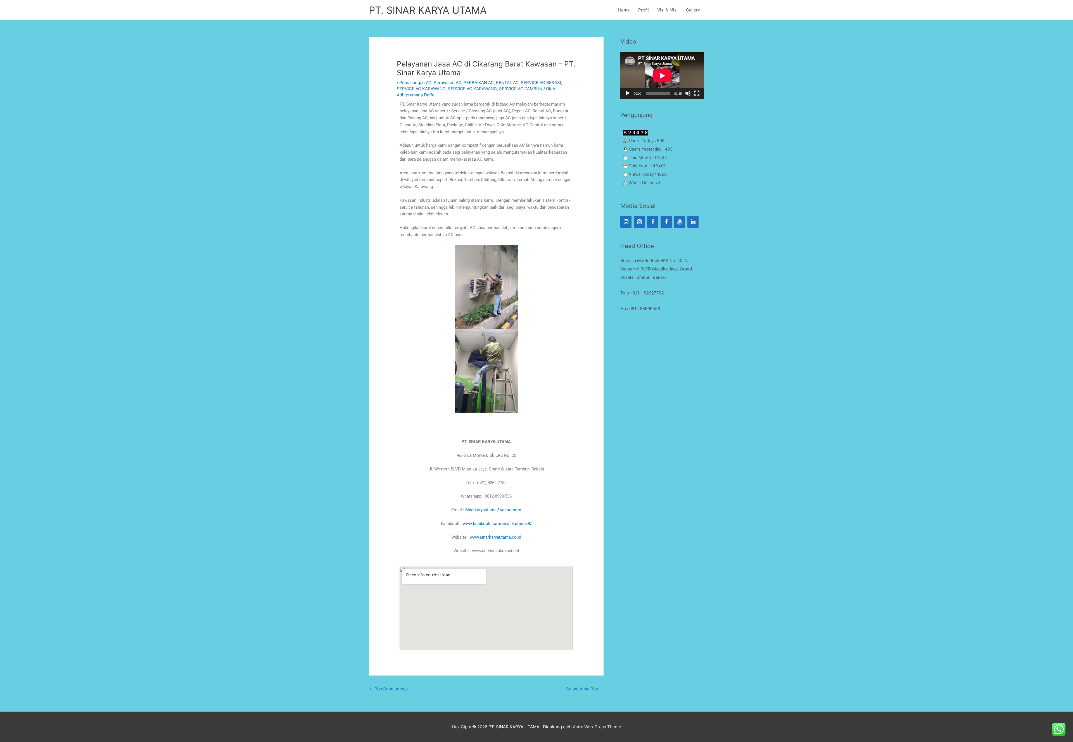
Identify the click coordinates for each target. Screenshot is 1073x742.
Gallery (693, 10)
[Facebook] (652, 222)
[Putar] (627, 93)
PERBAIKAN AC (479, 82)
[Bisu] (688, 93)
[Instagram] (626, 222)
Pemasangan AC (415, 82)
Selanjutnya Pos (584, 688)
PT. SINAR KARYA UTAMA (428, 10)
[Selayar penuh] (697, 93)
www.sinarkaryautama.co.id (495, 537)
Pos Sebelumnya (388, 688)
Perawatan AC (447, 82)
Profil (643, 10)
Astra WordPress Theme (597, 726)
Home (624, 10)
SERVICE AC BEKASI (541, 82)
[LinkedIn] (693, 222)
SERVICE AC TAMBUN (520, 88)
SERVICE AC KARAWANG (421, 88)
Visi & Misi (667, 10)
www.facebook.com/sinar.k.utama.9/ (497, 523)
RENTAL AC (507, 82)
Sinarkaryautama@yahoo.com (493, 509)
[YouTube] (679, 222)
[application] (662, 75)
